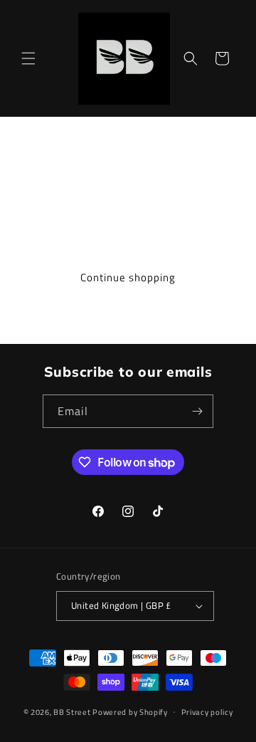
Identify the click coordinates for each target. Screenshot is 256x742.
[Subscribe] (197, 411)
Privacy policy (207, 712)
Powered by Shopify (130, 711)
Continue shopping (128, 277)
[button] (28, 58)
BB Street (71, 711)
